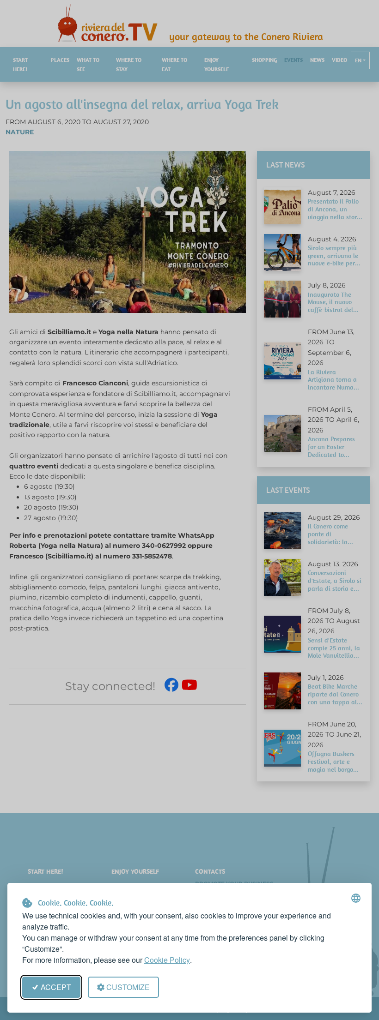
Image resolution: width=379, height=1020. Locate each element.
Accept (56, 987)
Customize (128, 987)
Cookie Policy (167, 959)
